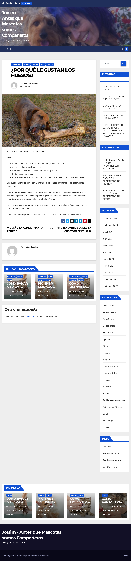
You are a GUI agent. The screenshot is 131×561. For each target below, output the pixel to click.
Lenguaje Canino (111, 366)
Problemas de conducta (114, 400)
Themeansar (44, 556)
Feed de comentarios (113, 460)
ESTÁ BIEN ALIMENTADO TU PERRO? (111, 181)
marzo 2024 (108, 259)
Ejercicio (107, 339)
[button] (122, 49)
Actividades (108, 306)
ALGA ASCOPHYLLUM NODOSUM (111, 166)
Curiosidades (16, 64)
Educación (11, 276)
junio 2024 (108, 239)
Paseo (106, 393)
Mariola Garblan (31, 83)
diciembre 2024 (110, 218)
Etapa (50, 276)
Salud (42, 64)
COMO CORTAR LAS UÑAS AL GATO (113, 502)
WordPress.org (110, 467)
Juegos (106, 360)
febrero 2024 (109, 266)
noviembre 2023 (110, 286)
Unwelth (50, 64)
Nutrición (34, 64)
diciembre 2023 (110, 279)
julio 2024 (107, 232)
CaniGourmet (109, 319)
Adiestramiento (110, 312)
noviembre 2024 (110, 225)
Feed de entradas (111, 453)
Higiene (26, 64)
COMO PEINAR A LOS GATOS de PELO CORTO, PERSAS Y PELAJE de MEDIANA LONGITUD (113, 130)
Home (8, 49)
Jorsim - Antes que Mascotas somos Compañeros (15, 24)
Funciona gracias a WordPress (13, 556)
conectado (29, 316)
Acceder (107, 447)
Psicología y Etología (113, 407)
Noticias (73, 280)
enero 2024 (108, 273)
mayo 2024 (108, 245)
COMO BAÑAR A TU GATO (17, 285)
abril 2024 (107, 252)
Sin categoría (109, 421)
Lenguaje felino (110, 373)
